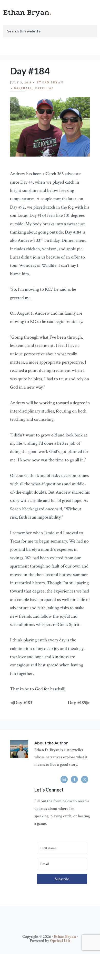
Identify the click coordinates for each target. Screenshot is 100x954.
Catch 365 (44, 88)
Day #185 (77, 702)
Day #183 (23, 702)
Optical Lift (60, 940)
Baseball (23, 88)
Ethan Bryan (26, 12)
